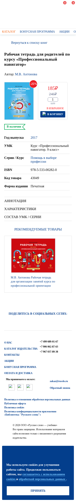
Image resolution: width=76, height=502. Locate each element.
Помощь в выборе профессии (44, 159)
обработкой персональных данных (42, 479)
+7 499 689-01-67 (49, 341)
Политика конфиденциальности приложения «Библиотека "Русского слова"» (30, 413)
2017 (34, 137)
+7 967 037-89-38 (49, 351)
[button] (67, 264)
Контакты (11, 354)
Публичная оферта (15, 403)
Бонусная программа (20, 367)
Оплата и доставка (18, 373)
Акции (9, 361)
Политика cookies (14, 407)
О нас (8, 342)
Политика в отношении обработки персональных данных (37, 399)
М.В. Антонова (26, 74)
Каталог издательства (21, 348)
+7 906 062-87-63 (49, 346)
